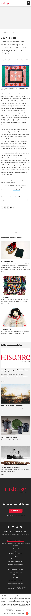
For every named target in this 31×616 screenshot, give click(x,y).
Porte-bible (5, 297)
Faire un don (15, 548)
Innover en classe (20, 515)
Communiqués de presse (15, 572)
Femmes (15, 202)
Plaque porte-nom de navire (10, 467)
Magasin (15, 551)
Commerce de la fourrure (20, 200)
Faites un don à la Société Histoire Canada (15, 531)
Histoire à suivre (10, 515)
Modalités (22, 610)
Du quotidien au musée (9, 437)
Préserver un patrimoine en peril (12, 405)
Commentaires (15, 566)
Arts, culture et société (7, 200)
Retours (15, 577)
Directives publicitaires (15, 553)
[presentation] (15, 250)
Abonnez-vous (16, 510)
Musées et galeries (6, 202)
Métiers (15, 556)
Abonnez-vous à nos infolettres (15, 540)
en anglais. (16, 189)
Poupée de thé (6, 329)
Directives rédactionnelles (15, 561)
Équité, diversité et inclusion (15, 564)
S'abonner (15, 574)
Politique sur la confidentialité (13, 610)
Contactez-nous (15, 559)
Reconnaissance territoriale (15, 569)
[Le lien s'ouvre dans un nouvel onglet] (26, 613)
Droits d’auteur (9, 608)
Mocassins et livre (7, 261)
